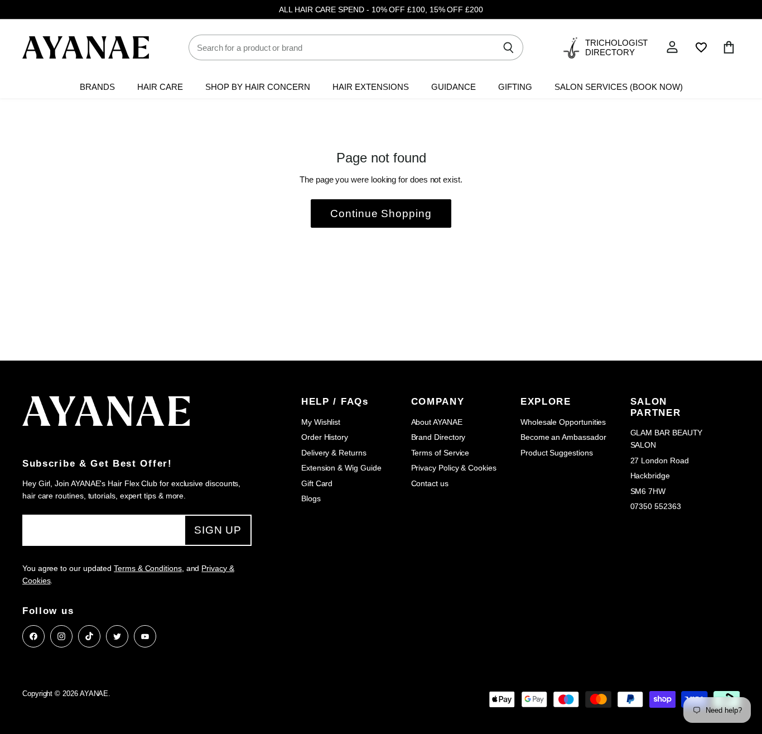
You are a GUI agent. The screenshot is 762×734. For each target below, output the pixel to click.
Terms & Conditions (148, 568)
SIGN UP (218, 530)
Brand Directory (438, 437)
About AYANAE (436, 422)
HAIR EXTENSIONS (370, 87)
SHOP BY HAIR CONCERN (257, 87)
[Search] (508, 47)
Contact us (429, 483)
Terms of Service (440, 452)
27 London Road (659, 460)
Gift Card (316, 483)
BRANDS (97, 87)
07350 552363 (655, 506)
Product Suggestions (556, 452)
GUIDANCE (453, 87)
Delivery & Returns (333, 452)
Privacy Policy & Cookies (453, 467)
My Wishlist (320, 422)
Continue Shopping (381, 213)
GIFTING (515, 87)
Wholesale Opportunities (563, 422)
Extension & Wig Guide (341, 467)
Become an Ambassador (563, 437)
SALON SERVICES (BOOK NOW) (618, 87)
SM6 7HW (647, 491)
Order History (324, 437)
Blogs (311, 498)
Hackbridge (650, 475)
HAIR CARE (160, 87)
